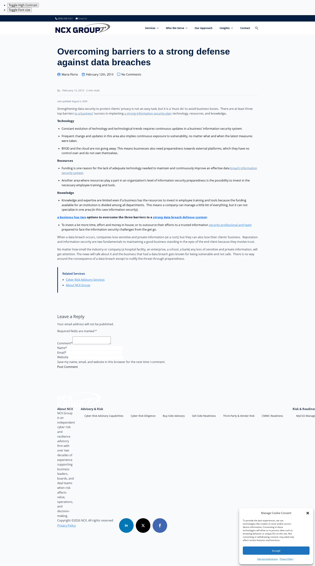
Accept (276, 551)
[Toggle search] (257, 28)
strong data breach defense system (180, 217)
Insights (225, 28)
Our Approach (203, 28)
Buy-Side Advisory (174, 416)
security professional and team (230, 225)
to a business (84, 113)
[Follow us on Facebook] (160, 525)
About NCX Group (78, 285)
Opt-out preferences (267, 559)
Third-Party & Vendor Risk (238, 416)
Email (61, 353)
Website (62, 357)
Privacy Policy (286, 559)
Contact (245, 28)
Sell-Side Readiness (204, 416)
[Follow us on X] (143, 525)
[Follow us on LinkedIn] (126, 525)
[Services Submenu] (158, 28)
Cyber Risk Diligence (143, 416)
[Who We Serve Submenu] (187, 28)
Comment (65, 343)
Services (150, 28)
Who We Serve (175, 28)
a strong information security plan (147, 113)
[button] (308, 513)
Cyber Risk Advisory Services (85, 280)
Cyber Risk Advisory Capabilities (103, 416)
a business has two (71, 217)
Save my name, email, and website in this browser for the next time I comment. (111, 362)
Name (62, 348)
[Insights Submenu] (233, 28)
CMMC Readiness (272, 416)
